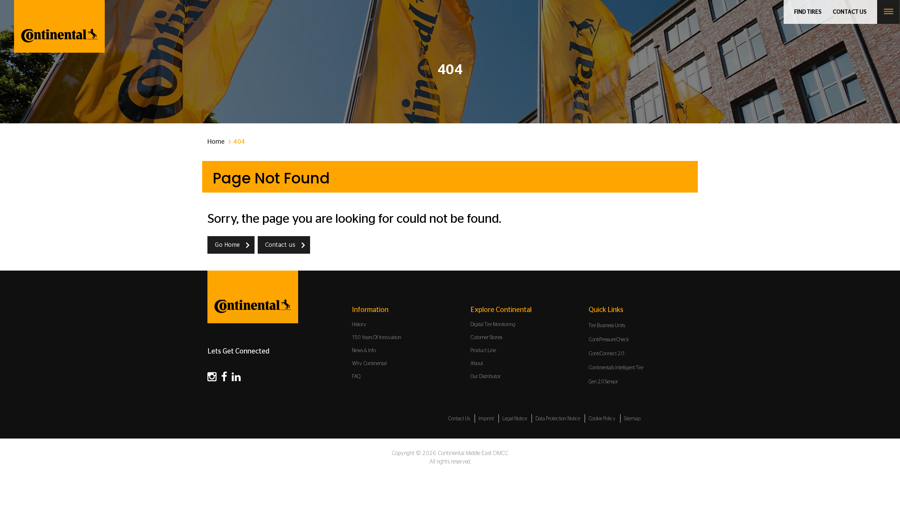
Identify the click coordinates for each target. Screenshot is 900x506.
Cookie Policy (602, 418)
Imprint (486, 418)
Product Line (483, 350)
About (476, 363)
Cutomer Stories (486, 337)
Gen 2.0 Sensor (603, 381)
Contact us (850, 12)
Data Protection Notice (557, 418)
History (359, 324)
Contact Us (459, 418)
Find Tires (808, 12)
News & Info (364, 350)
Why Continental (369, 363)
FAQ (356, 376)
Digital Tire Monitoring (492, 324)
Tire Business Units (607, 325)
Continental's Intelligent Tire (616, 367)
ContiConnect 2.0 (606, 353)
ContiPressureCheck (609, 339)
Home (216, 142)
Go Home (227, 245)
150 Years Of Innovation (376, 337)
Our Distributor (485, 376)
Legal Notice (514, 418)
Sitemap (632, 418)
